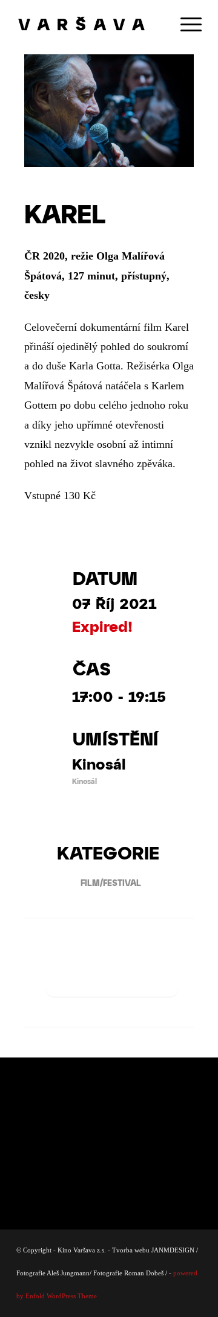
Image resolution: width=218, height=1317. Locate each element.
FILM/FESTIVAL (111, 883)
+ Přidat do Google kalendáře (112, 976)
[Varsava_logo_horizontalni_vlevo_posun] (90, 24)
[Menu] (185, 24)
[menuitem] (185, 24)
